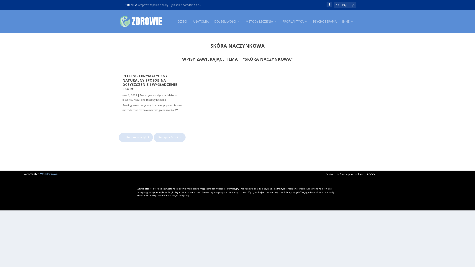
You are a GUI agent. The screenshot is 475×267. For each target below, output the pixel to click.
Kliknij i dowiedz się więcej (203, 195)
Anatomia (201, 22)
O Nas (329, 174)
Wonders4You (49, 174)
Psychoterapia (325, 22)
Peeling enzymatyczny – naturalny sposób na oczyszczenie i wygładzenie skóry (149, 82)
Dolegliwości (225, 22)
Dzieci (182, 22)
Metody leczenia (259, 22)
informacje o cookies (350, 174)
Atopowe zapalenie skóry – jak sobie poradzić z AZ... (169, 5)
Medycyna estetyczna (153, 95)
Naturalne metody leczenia (150, 99)
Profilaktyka (293, 22)
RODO (371, 174)
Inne (346, 22)
